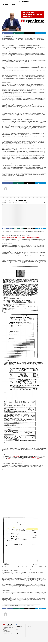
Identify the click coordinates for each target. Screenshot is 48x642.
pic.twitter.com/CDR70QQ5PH (36, 458)
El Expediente (6, 180)
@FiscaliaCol (16, 456)
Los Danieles (12, 605)
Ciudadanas (18, 626)
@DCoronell (34, 457)
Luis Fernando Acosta (18, 605)
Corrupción (17, 202)
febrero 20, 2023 (11, 202)
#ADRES (9, 458)
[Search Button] (45, 1)
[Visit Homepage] (24, 1)
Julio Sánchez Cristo (5, 605)
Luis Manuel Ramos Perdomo (14, 180)
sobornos (28, 605)
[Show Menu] (2, 1)
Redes (17, 633)
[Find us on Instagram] (30, 626)
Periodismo (24, 605)
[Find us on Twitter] (28, 626)
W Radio (32, 605)
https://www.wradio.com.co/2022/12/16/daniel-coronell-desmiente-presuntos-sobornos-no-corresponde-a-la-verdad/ (21, 237)
